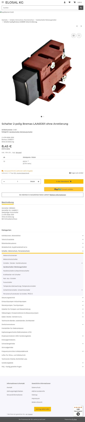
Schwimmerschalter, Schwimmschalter (16, 290)
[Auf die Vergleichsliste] (73, 35)
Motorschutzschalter (10, 259)
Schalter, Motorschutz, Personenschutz (16, 251)
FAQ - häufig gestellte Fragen (12, 367)
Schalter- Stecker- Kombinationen (15, 263)
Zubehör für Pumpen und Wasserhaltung (16, 309)
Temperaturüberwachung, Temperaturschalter (19, 286)
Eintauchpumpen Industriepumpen (14, 301)
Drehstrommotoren (8, 324)
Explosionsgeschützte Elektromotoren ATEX (17, 332)
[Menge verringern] (4, 181)
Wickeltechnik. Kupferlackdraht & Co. (14, 247)
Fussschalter (7, 282)
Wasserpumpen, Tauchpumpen (13, 305)
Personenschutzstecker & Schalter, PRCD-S (18, 294)
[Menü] (81, 406)
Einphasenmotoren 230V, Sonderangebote (16, 336)
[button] (64, 2)
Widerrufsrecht (37, 402)
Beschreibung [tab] (8, 202)
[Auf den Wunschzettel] (79, 35)
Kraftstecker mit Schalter (12, 275)
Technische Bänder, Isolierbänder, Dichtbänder (18, 321)
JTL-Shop (74, 419)
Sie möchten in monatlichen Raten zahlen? (42, 195)
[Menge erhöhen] (38, 181)
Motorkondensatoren (9, 243)
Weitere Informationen (58, 195)
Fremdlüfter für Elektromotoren (13, 328)
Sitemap (34, 395)
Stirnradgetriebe (7, 347)
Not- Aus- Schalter (9, 278)
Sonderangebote (7, 363)
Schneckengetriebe (8, 344)
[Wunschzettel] (69, 2)
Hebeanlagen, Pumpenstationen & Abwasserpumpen (20, 313)
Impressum (36, 398)
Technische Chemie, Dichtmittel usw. (14, 359)
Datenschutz (36, 387)
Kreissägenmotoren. (9, 340)
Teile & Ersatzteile (8, 239)
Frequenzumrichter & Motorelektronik (15, 351)
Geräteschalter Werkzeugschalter (20, 132)
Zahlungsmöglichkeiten (15, 391)
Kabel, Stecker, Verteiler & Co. (12, 317)
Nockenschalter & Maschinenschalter (16, 271)
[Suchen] (81, 7)
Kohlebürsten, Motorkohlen (11, 236)
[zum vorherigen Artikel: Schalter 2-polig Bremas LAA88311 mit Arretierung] (77, 26)
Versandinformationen (14, 395)
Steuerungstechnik (8, 298)
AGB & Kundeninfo (38, 391)
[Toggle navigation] (3, 1)
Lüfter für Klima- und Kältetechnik (13, 355)
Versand (18, 152)
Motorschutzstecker (10, 255)
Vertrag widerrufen (42, 409)
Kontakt (9, 387)
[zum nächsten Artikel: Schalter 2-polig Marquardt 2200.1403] (81, 26)
